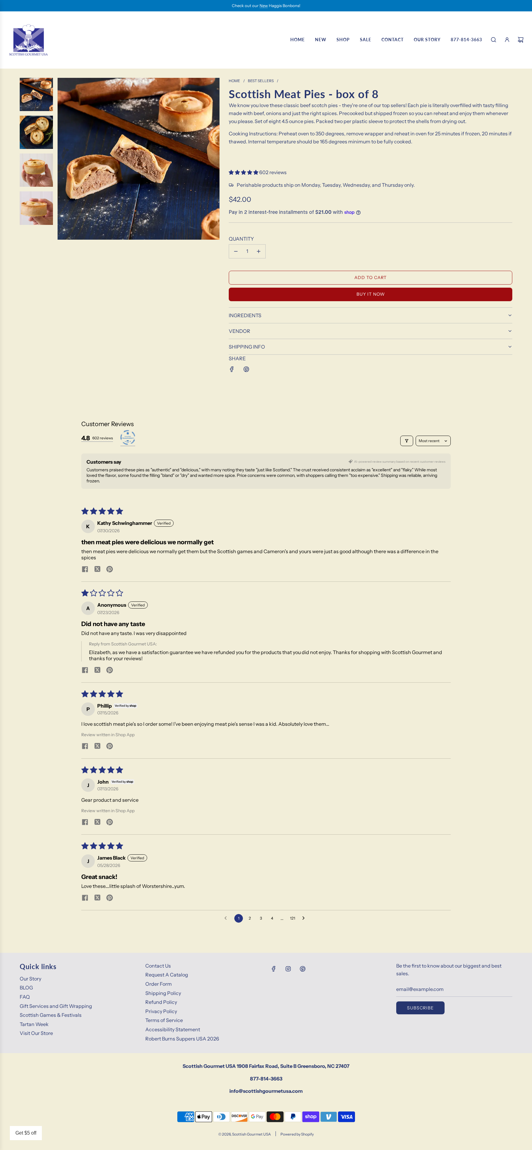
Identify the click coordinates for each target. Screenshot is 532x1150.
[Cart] (520, 39)
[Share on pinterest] (109, 570)
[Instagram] (288, 969)
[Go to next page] (305, 918)
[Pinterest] (302, 969)
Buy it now (371, 294)
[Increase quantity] (258, 251)
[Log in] (507, 39)
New (264, 5)
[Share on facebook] (85, 569)
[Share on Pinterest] (246, 369)
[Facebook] (273, 969)
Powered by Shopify (297, 1134)
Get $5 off (25, 1133)
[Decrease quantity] (236, 251)
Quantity (241, 239)
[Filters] (406, 441)
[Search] (493, 39)
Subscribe (420, 1008)
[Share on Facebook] (232, 369)
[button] (244, 172)
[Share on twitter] (97, 569)
